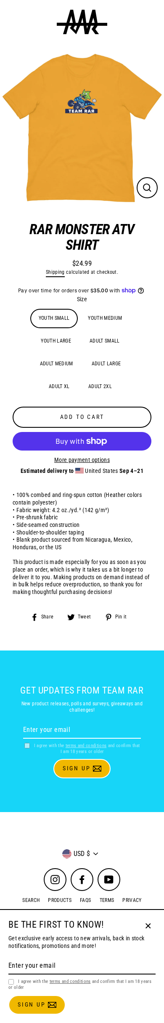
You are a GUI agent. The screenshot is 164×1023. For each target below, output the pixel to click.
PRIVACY (131, 900)
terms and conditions (86, 745)
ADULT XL (59, 386)
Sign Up (78, 768)
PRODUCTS (59, 900)
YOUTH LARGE (56, 341)
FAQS (85, 900)
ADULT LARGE (106, 364)
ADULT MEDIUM (56, 364)
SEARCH (31, 900)
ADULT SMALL (105, 341)
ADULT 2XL (100, 386)
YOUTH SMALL (54, 318)
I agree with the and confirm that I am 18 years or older (87, 748)
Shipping (55, 272)
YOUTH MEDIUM (105, 318)
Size (82, 299)
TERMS (107, 900)
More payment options (82, 459)
